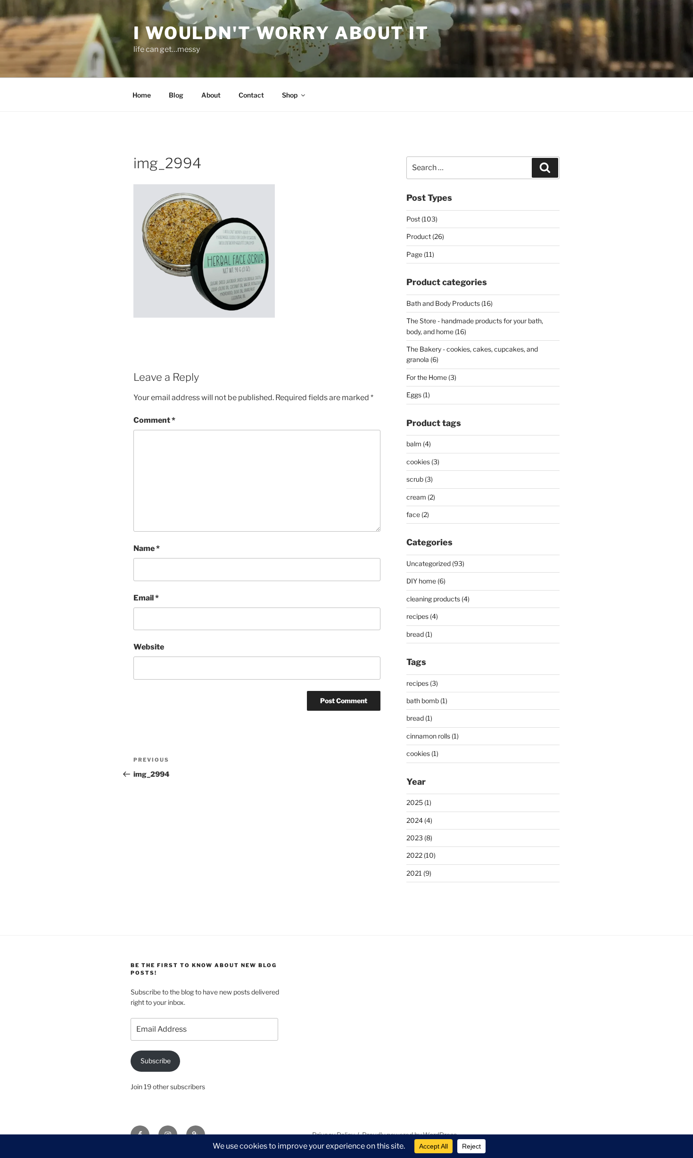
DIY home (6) (426, 581)
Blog (176, 95)
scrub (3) (419, 479)
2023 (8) (419, 838)
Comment (154, 420)
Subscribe (155, 1061)
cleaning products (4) (438, 599)
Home (141, 95)
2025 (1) (418, 802)
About (211, 95)
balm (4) (418, 444)
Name (146, 548)
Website (148, 646)
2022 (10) (421, 855)
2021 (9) (418, 873)
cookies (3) (422, 462)
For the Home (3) (431, 377)
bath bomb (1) (426, 701)
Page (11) (420, 254)
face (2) (417, 514)
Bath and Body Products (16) (449, 303)
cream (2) (420, 497)
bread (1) (419, 634)
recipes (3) (422, 683)
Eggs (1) (418, 395)
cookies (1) (422, 753)
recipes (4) (422, 616)
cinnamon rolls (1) (432, 736)
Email (146, 597)
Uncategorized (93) (435, 563)
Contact (251, 95)
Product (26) (425, 236)
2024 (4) (419, 820)
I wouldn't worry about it (281, 33)
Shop (289, 95)
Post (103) (421, 219)
